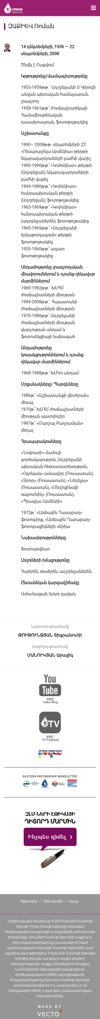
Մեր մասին (53, 901)
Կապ (73, 901)
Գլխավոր (29, 901)
